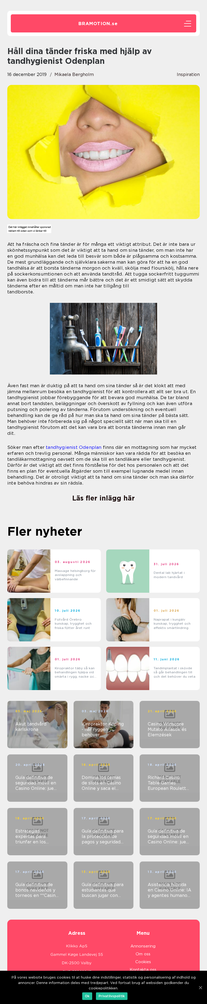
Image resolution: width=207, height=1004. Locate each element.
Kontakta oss (143, 969)
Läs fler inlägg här (103, 498)
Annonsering (143, 946)
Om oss (143, 954)
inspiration (188, 74)
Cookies (143, 961)
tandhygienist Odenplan (73, 447)
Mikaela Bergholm (74, 74)
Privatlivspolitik (112, 996)
